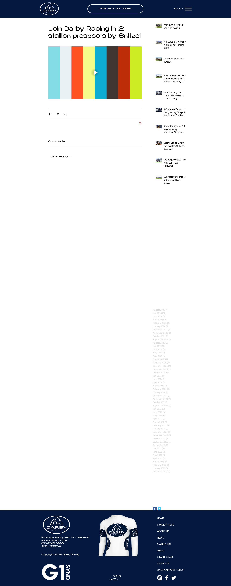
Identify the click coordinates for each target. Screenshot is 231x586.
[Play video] (95, 72)
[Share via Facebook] (49, 113)
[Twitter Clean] (173, 577)
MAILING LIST (164, 544)
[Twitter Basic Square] (159, 508)
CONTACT (163, 563)
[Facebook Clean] (166, 577)
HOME (160, 518)
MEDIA (160, 550)
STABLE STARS (165, 557)
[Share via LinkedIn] (65, 113)
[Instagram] (159, 577)
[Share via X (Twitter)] (57, 113)
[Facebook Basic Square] (155, 508)
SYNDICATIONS (165, 525)
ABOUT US (163, 531)
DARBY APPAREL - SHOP (170, 570)
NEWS (160, 537)
